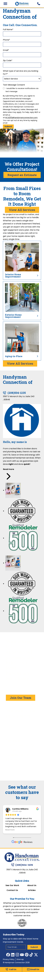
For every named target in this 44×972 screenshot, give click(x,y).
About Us (31, 885)
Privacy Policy (8, 959)
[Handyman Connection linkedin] (13, 955)
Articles (32, 890)
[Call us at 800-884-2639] (38, 3)
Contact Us (12, 890)
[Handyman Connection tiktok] (31, 955)
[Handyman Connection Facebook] (8, 955)
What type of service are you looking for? (20, 72)
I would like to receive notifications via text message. (22, 90)
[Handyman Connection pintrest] (26, 955)
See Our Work (12, 885)
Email (6, 50)
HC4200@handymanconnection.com (21, 117)
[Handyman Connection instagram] (17, 955)
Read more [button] (10, 830)
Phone (6, 39)
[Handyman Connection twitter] (36, 955)
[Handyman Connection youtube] (22, 955)
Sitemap (20, 959)
